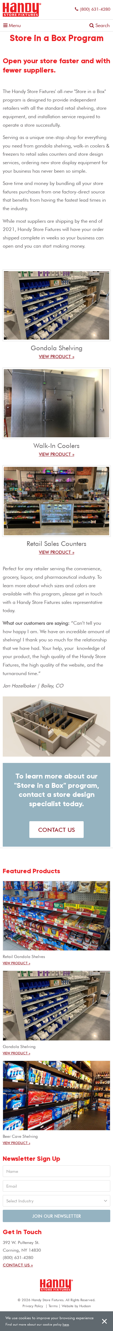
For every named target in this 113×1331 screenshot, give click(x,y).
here (66, 1324)
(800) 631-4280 (95, 9)
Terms (53, 1306)
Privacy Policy (32, 1306)
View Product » (56, 356)
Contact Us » (18, 1265)
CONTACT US (56, 829)
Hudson (85, 1306)
